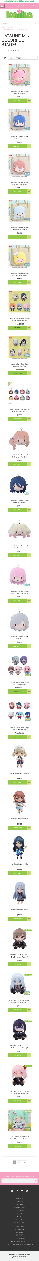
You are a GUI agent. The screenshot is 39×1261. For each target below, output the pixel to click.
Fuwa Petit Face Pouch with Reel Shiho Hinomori (19, 638)
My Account (24, 6)
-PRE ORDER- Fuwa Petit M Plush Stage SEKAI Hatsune (19, 1138)
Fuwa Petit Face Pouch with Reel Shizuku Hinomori (19, 228)
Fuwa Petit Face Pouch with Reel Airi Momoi (19, 92)
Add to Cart (18, 100)
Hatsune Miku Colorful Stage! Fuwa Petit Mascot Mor (19, 729)
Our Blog (19, 1217)
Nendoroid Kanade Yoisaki (19, 909)
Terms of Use (19, 1226)
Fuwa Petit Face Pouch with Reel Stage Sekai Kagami (19, 274)
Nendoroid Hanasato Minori (19, 818)
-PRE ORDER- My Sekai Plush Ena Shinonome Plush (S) (19, 956)
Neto (26, 1258)
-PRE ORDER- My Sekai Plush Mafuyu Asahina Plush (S (19, 1047)
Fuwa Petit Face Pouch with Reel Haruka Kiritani (19, 138)
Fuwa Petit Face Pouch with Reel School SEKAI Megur (19, 592)
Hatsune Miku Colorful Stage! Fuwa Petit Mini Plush (19, 365)
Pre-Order (17, 964)
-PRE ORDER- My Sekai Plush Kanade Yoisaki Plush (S (19, 1001)
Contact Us (19, 1220)
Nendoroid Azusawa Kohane (19, 773)
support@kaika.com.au (20, 1241)
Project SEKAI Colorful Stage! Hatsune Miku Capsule (19, 410)
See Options (18, 328)
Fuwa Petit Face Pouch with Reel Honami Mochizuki (19, 456)
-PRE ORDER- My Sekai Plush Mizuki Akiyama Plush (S (19, 1092)
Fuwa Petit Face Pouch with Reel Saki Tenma (19, 547)
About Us (19, 1214)
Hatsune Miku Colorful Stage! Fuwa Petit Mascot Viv (19, 319)
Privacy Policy (19, 1229)
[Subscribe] (35, 1180)
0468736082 (21, 1238)
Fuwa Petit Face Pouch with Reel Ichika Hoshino (19, 501)
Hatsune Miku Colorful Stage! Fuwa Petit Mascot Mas (19, 683)
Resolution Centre (19, 1208)
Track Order (19, 1205)
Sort (4, 58)
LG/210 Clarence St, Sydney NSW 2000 (21, 1244)
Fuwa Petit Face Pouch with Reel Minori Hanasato (19, 183)
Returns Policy (19, 1232)
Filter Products (11, 50)
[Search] (35, 23)
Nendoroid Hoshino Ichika (19, 864)
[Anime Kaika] (19, 13)
